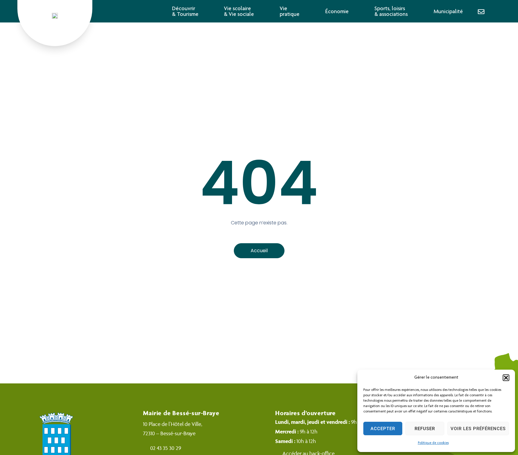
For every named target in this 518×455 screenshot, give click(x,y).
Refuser (425, 428)
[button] (506, 378)
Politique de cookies (433, 443)
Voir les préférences (478, 428)
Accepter (383, 428)
